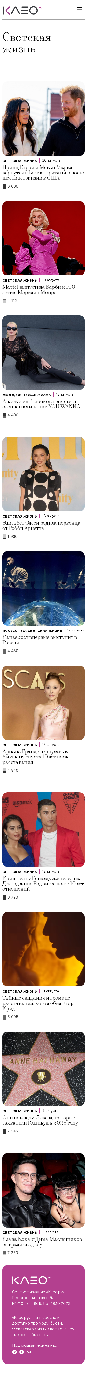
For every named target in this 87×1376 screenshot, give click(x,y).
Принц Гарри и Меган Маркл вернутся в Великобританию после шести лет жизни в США (43, 172)
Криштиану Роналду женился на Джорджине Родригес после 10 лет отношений (43, 883)
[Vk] (29, 1352)
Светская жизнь (19, 161)
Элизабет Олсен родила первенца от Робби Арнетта (41, 526)
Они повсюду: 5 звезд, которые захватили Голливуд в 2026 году (40, 1120)
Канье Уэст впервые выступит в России (39, 640)
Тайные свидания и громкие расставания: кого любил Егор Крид (37, 1003)
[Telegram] (14, 1352)
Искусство (14, 631)
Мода (8, 395)
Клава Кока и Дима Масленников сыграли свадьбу (42, 1242)
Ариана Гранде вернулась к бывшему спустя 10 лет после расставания (36, 756)
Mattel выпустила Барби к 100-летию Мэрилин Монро (40, 290)
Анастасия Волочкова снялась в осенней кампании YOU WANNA (41, 404)
